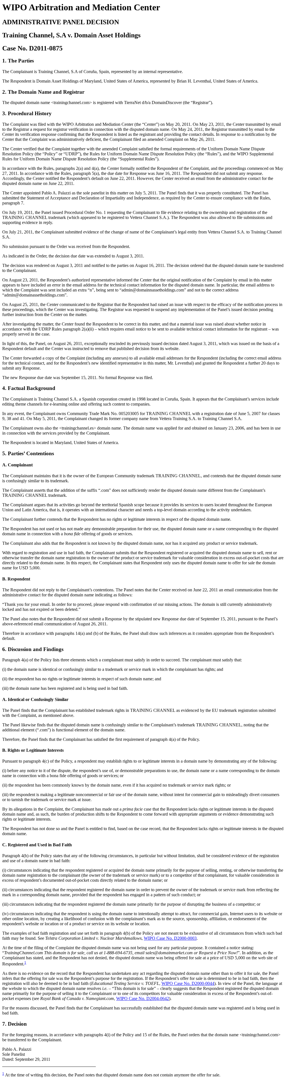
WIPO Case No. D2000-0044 (187, 983)
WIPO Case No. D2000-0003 (170, 938)
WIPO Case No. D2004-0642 (142, 998)
